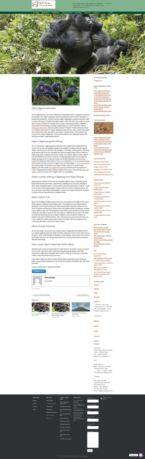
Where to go (55, 13)
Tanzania (96, 297)
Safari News (37, 288)
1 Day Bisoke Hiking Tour (101, 93)
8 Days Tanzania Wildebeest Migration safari (102, 153)
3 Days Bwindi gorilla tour (101, 97)
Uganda (96, 285)
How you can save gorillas (83, 295)
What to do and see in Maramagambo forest (100, 269)
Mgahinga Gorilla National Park (103, 174)
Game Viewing (49, 406)
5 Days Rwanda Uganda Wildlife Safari (101, 188)
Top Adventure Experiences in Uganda (41, 295)
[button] (111, 13)
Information (78, 13)
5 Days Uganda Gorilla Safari (102, 111)
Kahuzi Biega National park (102, 172)
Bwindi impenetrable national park (64, 402)
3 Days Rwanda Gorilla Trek (102, 99)
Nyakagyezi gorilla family (39, 128)
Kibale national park (64, 418)
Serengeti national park (65, 427)
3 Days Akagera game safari (102, 137)
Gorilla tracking (49, 400)
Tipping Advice (98, 238)
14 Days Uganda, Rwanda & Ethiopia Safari (102, 207)
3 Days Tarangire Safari (101, 148)
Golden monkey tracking (51, 412)
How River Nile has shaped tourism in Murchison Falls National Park (102, 274)
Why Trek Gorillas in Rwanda (102, 236)
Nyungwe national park (65, 424)
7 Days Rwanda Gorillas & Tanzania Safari (102, 198)
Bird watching (49, 409)
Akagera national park (65, 421)
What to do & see (67, 13)
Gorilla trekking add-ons (101, 228)
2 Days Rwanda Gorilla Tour (102, 95)
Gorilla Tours (45, 13)
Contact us (96, 13)
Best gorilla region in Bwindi (102, 230)
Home (37, 13)
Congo (96, 293)
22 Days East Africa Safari (102, 115)
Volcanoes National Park (101, 162)
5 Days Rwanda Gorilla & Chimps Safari (101, 108)
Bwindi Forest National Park (102, 164)
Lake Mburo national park (65, 438)
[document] (103, 200)
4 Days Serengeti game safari (103, 150)
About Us (87, 13)
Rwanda (96, 289)
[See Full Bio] (53, 281)
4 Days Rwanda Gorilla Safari (103, 105)
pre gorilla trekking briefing (58, 168)
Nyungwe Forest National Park (103, 169)
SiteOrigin (85, 456)
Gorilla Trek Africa (82, 249)
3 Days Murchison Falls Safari (103, 142)
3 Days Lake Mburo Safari (102, 139)
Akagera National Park (100, 167)
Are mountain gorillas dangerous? (100, 255)
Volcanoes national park (65, 406)
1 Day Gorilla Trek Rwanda (102, 91)
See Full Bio (48, 281)
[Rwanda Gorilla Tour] (43, 4)
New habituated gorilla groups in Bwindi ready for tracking (103, 259)
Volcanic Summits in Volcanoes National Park (79, 409)
